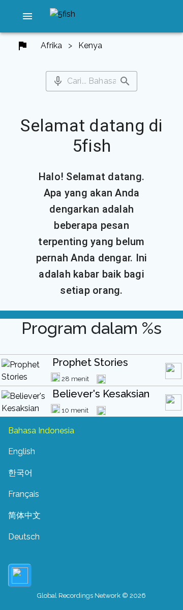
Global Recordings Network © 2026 (91, 595)
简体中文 (24, 515)
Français (23, 494)
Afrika (51, 45)
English (21, 451)
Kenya (90, 45)
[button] (27, 16)
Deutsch (24, 536)
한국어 (20, 473)
